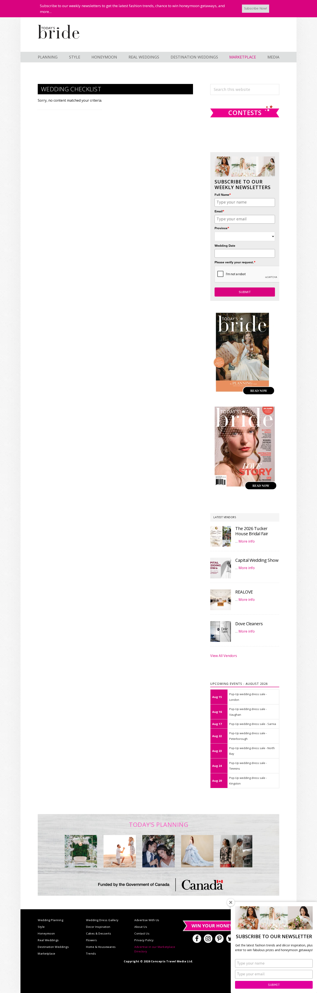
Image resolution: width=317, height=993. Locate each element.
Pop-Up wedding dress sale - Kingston (248, 780)
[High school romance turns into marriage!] (236, 851)
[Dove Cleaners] (220, 631)
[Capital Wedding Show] (220, 568)
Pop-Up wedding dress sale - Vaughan (248, 712)
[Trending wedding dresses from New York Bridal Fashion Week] (197, 851)
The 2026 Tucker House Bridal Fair (251, 531)
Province (222, 228)
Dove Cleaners (249, 624)
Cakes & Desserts (98, 933)
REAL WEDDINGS (144, 57)
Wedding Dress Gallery (102, 920)
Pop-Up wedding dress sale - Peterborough (248, 736)
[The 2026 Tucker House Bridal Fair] (220, 536)
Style (41, 927)
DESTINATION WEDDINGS (194, 57)
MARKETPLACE (242, 57)
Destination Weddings (53, 947)
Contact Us (141, 933)
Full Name (223, 195)
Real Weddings (48, 940)
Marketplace (46, 953)
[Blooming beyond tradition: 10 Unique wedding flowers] (158, 851)
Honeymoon (46, 933)
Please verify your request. (235, 262)
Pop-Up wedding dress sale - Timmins (248, 765)
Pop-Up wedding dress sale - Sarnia (252, 724)
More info (247, 541)
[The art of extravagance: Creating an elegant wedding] (80, 851)
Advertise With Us (146, 920)
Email (219, 211)
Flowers (91, 940)
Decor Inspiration (98, 927)
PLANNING (48, 57)
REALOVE (244, 592)
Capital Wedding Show (256, 560)
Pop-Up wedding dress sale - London (248, 697)
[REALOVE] (220, 599)
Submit (274, 985)
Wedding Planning (50, 920)
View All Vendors (223, 655)
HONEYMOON (104, 57)
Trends (91, 953)
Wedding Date (225, 245)
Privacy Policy (144, 940)
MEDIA (273, 57)
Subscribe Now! (255, 8)
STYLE (74, 57)
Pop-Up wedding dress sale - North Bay (252, 751)
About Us (140, 927)
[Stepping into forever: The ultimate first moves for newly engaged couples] (119, 851)
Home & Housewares (101, 947)
